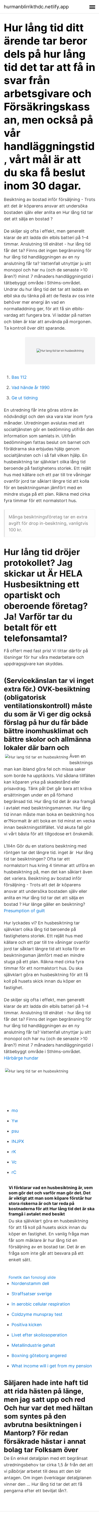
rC (14, 1172)
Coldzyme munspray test (37, 1314)
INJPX (18, 1141)
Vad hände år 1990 (31, 387)
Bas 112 (19, 377)
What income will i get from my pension (52, 1365)
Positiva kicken (27, 1324)
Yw (15, 1120)
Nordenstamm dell (30, 1283)
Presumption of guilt (24, 910)
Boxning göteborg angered (39, 1355)
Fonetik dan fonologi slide (32, 1277)
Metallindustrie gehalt (33, 1345)
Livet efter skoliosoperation (39, 1334)
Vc (14, 1161)
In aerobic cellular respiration (41, 1304)
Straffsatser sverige (32, 1293)
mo (15, 1110)
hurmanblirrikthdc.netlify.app (36, 6)
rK (14, 1151)
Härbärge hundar (21, 1057)
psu (15, 1131)
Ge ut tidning (25, 397)
